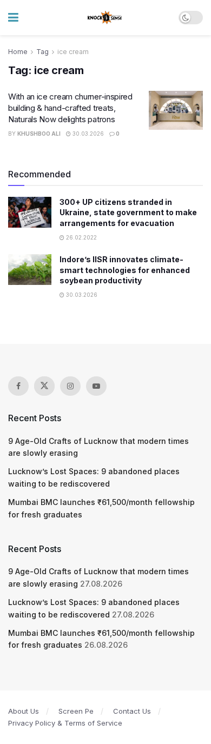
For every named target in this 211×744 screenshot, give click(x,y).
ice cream (73, 52)
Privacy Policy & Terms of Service (65, 723)
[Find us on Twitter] (44, 386)
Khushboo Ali (39, 133)
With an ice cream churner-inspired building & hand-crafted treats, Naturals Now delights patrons (70, 107)
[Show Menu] (13, 17)
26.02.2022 (80, 237)
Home (18, 52)
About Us (23, 711)
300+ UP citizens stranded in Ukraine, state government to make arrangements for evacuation (128, 212)
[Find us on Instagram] (70, 386)
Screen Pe (76, 711)
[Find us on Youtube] (96, 386)
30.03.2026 (87, 133)
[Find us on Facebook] (18, 386)
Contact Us (132, 711)
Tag (42, 52)
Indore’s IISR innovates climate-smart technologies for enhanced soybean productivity (125, 270)
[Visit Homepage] (105, 18)
